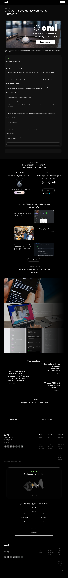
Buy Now (62, 2)
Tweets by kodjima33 (47, 419)
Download (52, 2)
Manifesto (57, 2)
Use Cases (47, 2)
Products (42, 2)
